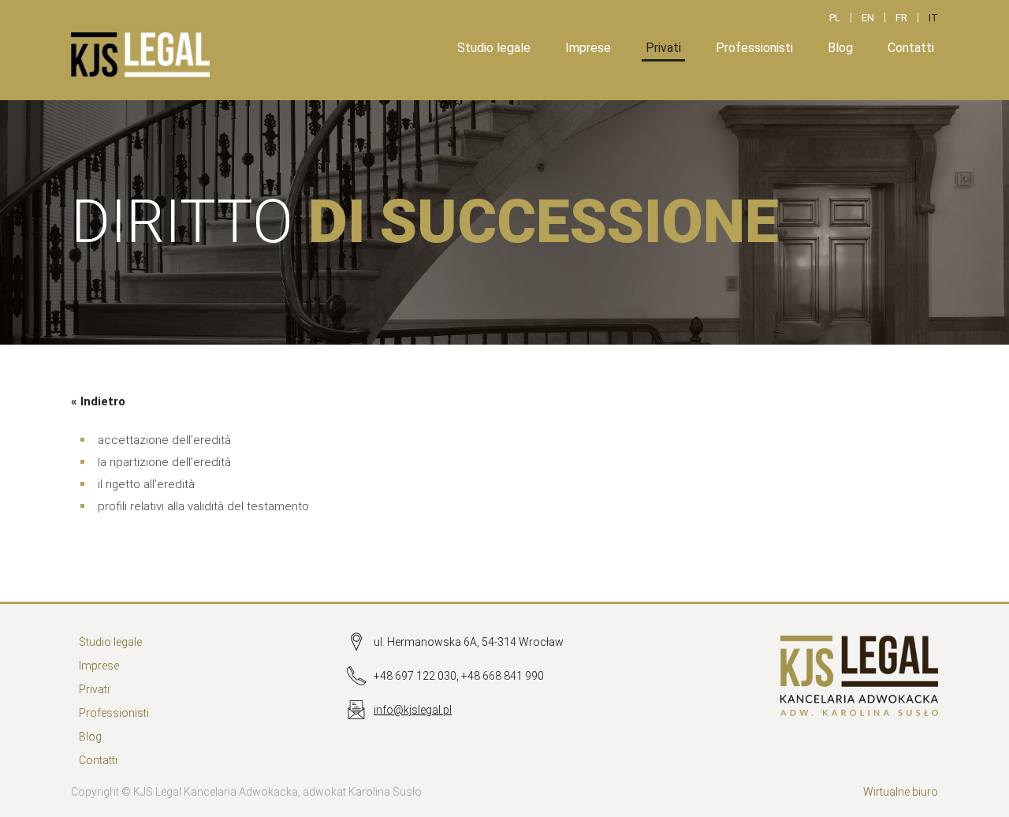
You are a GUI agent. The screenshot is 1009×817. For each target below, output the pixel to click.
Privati (663, 47)
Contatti (911, 47)
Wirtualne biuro (900, 791)
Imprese (588, 47)
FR (901, 18)
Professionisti (754, 47)
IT (933, 18)
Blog (840, 47)
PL (834, 18)
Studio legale (494, 47)
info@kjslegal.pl (413, 709)
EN (868, 18)
